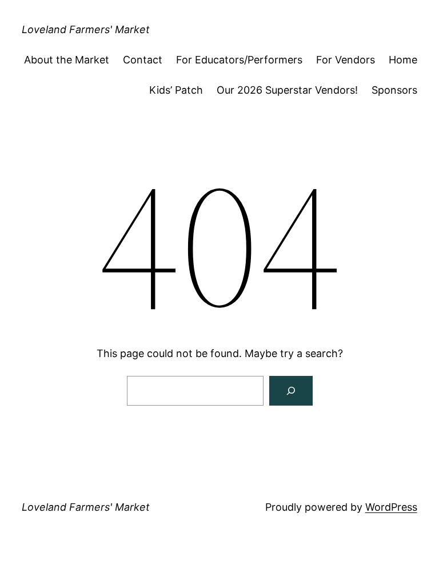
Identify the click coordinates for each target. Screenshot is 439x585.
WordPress (391, 507)
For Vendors (345, 60)
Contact (142, 60)
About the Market (66, 60)
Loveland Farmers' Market (86, 29)
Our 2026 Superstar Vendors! (287, 90)
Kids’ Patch (176, 90)
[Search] (291, 391)
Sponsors (394, 90)
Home (403, 60)
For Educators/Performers (239, 60)
